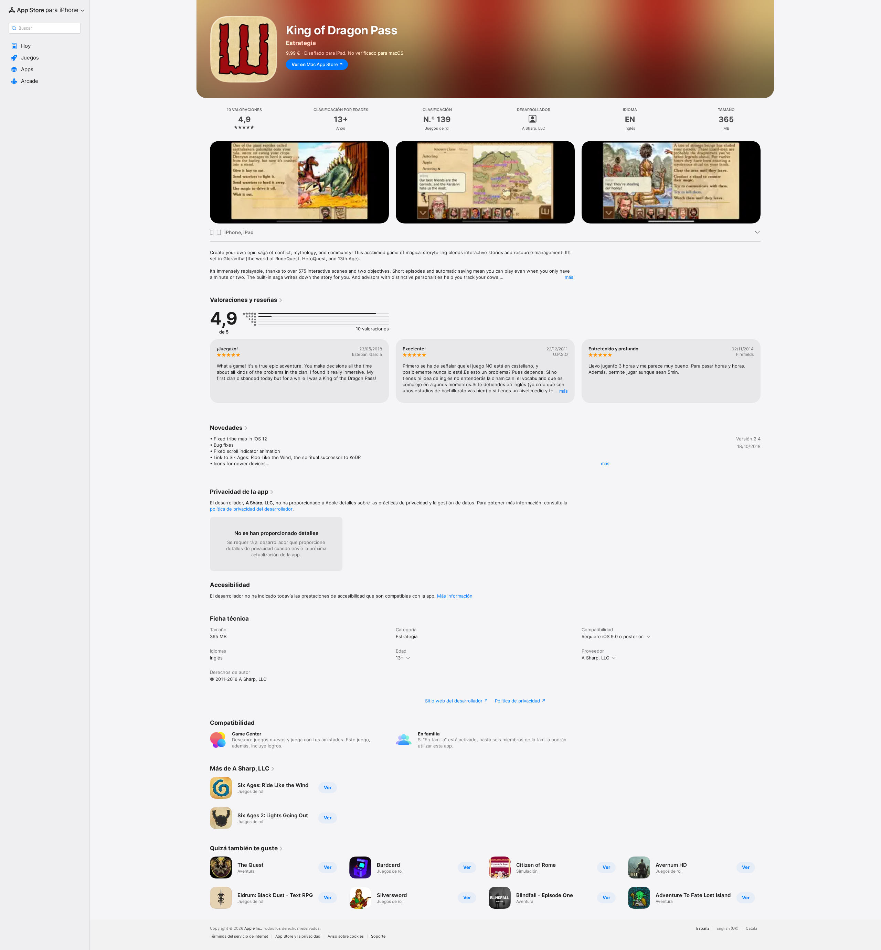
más (569, 277)
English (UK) (728, 928)
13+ (400, 657)
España (702, 928)
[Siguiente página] (767, 182)
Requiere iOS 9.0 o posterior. (613, 636)
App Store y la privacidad (297, 936)
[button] (44, 46)
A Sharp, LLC (595, 657)
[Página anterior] (203, 182)
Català (751, 928)
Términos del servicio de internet (239, 936)
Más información (455, 596)
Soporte (378, 936)
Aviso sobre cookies (346, 936)
